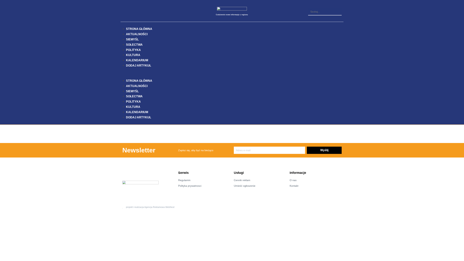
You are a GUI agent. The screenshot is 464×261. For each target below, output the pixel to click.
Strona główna (139, 28)
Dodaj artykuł (138, 65)
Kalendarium (137, 60)
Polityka (133, 49)
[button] (325, 6)
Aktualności (137, 34)
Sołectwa (134, 44)
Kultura (133, 55)
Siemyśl (132, 39)
